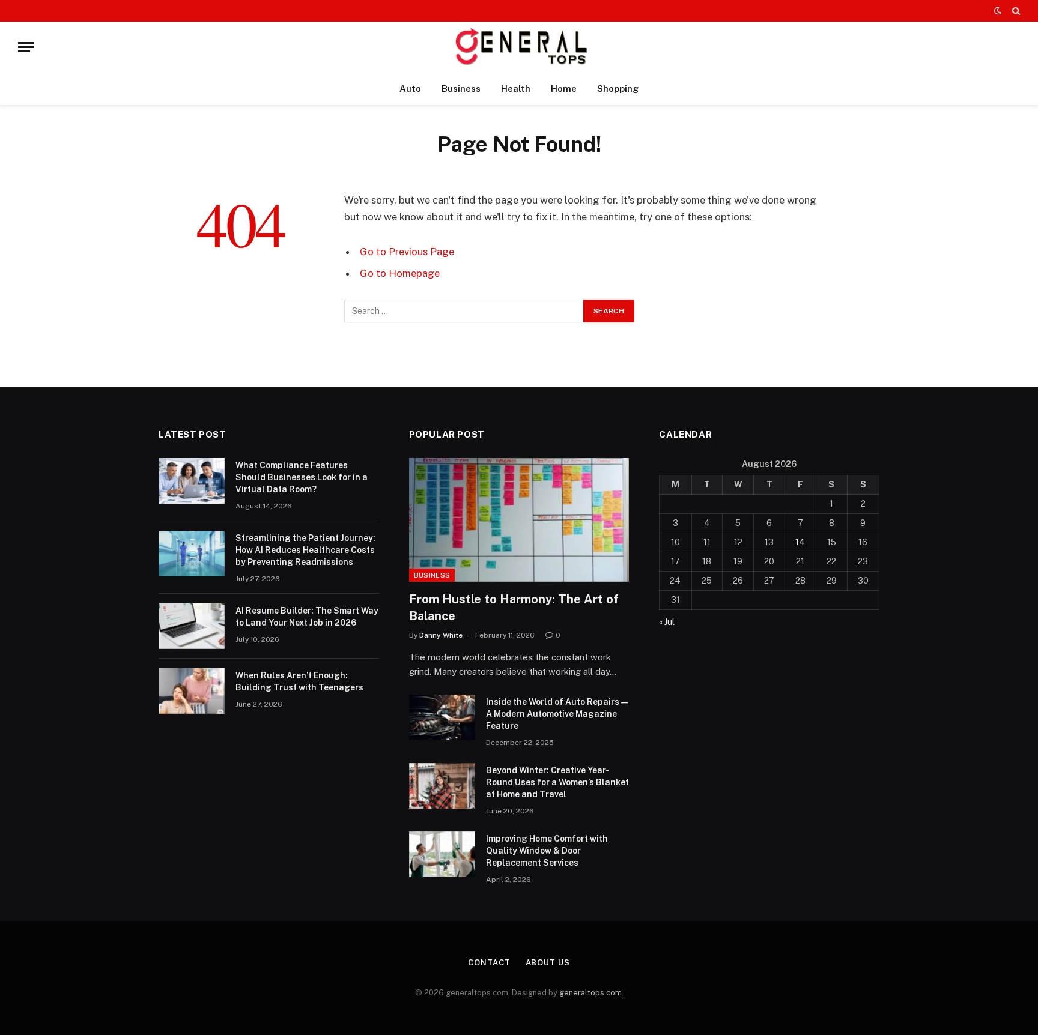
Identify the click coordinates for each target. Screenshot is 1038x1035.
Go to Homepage (400, 273)
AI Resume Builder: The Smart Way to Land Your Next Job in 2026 (306, 616)
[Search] (1015, 11)
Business (461, 88)
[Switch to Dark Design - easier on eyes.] (997, 11)
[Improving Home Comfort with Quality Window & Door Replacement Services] (442, 854)
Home (564, 88)
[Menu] (26, 47)
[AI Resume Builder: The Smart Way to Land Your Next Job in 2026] (192, 626)
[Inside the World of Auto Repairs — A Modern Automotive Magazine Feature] (442, 717)
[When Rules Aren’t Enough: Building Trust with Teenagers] (192, 691)
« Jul (667, 622)
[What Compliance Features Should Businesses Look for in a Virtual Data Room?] (192, 481)
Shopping (618, 88)
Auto (410, 88)
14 (800, 542)
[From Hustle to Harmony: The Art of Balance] (519, 520)
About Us (548, 962)
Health (515, 88)
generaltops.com (590, 992)
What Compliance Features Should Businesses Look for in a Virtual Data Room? (301, 477)
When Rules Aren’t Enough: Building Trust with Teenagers (299, 681)
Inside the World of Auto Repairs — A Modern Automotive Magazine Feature (557, 714)
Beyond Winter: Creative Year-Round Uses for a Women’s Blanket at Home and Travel (557, 782)
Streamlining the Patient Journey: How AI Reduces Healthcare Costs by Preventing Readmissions (305, 550)
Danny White (441, 635)
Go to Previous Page (407, 252)
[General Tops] (519, 47)
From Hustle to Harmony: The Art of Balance (514, 607)
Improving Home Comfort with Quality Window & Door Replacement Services (547, 851)
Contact (489, 962)
